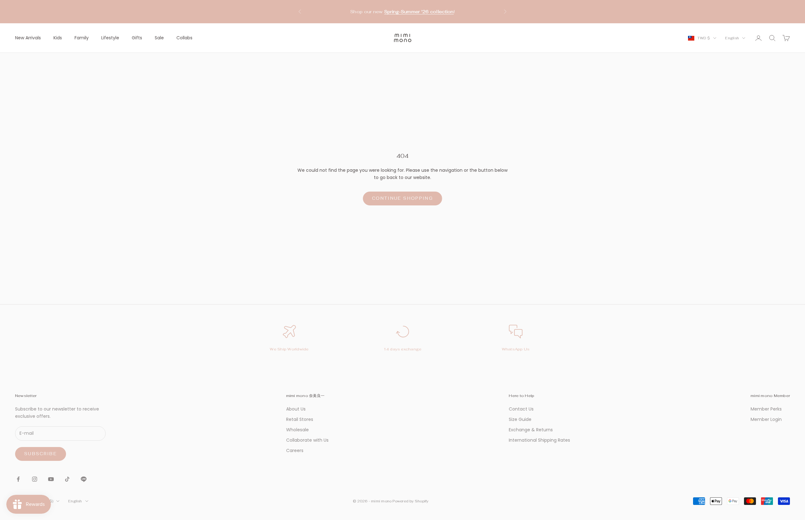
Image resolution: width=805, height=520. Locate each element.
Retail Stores (299, 419)
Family (82, 38)
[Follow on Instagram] (34, 479)
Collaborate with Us (307, 440)
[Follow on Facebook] (18, 479)
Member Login (766, 419)
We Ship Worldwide (289, 349)
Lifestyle (110, 38)
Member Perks (766, 409)
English (732, 38)
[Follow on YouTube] (51, 479)
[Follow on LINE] (83, 479)
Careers (294, 450)
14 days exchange (403, 349)
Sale (159, 38)
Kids (57, 38)
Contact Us (521, 409)
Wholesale (297, 430)
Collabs (184, 38)
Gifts (137, 38)
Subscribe (40, 453)
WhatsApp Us (516, 349)
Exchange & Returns (531, 430)
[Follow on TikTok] (67, 479)
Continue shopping (402, 198)
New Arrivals (28, 38)
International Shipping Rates (539, 440)
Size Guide (520, 419)
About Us (296, 409)
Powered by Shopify (410, 501)
